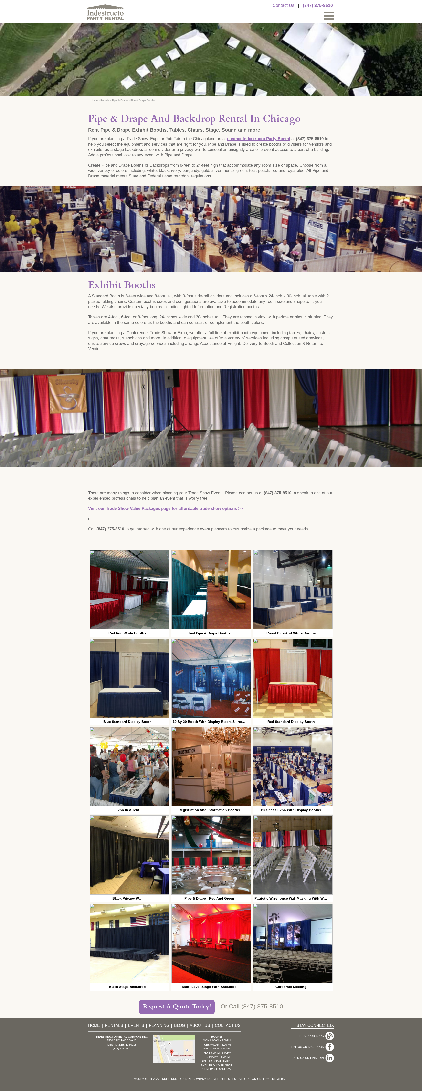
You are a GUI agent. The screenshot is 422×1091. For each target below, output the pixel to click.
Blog (179, 1025)
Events (136, 1025)
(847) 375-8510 (318, 5)
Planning (159, 1025)
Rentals (104, 100)
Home (94, 100)
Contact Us (283, 5)
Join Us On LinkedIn (309, 1058)
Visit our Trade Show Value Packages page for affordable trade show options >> (165, 508)
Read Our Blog (312, 1036)
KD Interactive (265, 1078)
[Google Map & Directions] (174, 1061)
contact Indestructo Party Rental (258, 138)
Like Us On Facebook (308, 1047)
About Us (200, 1025)
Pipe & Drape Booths (142, 100)
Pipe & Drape (120, 100)
